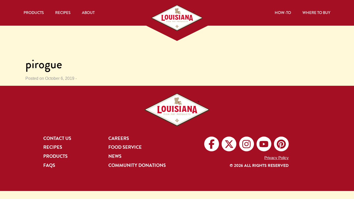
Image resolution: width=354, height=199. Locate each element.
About (88, 13)
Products (34, 13)
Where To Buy (316, 13)
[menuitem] (34, 13)
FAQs (49, 165)
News (115, 156)
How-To (283, 13)
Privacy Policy (276, 157)
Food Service (125, 147)
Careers (118, 138)
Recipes (62, 13)
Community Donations (137, 165)
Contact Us (57, 138)
